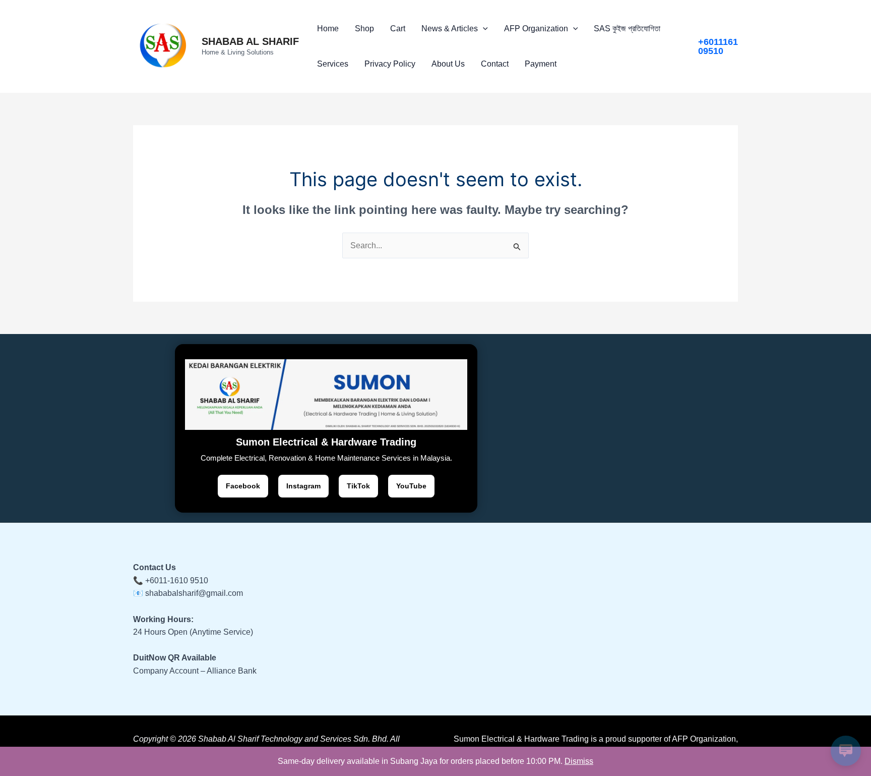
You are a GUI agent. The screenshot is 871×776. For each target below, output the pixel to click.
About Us (448, 64)
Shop (364, 28)
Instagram (303, 486)
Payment (540, 64)
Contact (495, 64)
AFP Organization (536, 28)
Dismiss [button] (579, 761)
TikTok (358, 486)
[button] (483, 28)
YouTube (411, 486)
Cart (397, 28)
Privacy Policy (389, 64)
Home (328, 28)
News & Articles (449, 28)
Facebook (243, 486)
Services (332, 64)
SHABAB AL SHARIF (250, 41)
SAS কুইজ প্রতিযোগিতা (627, 28)
